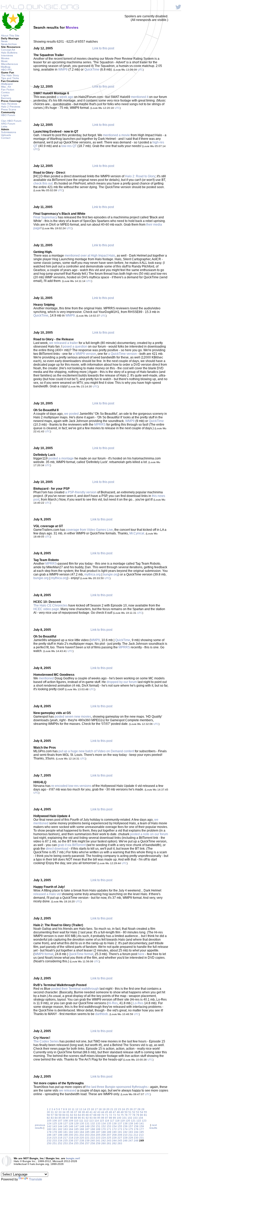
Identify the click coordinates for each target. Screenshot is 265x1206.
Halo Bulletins (9, 52)
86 (63, 1117)
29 (142, 1109)
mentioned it (139, 97)
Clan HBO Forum (11, 120)
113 (91, 1120)
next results (153, 1126)
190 (114, 1132)
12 (76, 1109)
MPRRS (100, 424)
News (4, 41)
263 (119, 1143)
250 (49, 1143)
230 (136, 1137)
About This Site (10, 35)
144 (60, 1126)
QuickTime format (81, 954)
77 (129, 1114)
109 (71, 1120)
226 (114, 1137)
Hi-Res (113, 1003)
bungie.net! (73, 1158)
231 (141, 1137)
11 (73, 1109)
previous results (40, 1126)
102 (130, 1117)
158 (136, 1126)
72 (110, 1114)
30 (48, 1112)
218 (71, 1137)
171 (109, 1129)
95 (98, 1117)
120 (128, 1120)
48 (118, 1112)
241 (98, 1140)
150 (92, 1126)
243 (109, 1140)
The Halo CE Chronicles (50, 605)
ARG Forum (8, 123)
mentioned (46, 678)
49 (122, 1112)
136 (114, 1123)
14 (84, 1109)
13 (80, 1109)
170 (103, 1129)
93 (91, 1117)
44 (102, 1112)
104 (140, 1117)
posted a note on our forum (149, 834)
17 (96, 1109)
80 (141, 1114)
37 (75, 1112)
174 (125, 1129)
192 (125, 1132)
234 (60, 1140)
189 (109, 1132)
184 (81, 1132)
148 (81, 1126)
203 (87, 1134)
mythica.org (92, 574)
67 (91, 1114)
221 (87, 1137)
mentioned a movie (116, 135)
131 (87, 1123)
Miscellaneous (9, 64)
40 (87, 1112)
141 (141, 1123)
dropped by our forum (122, 682)
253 (65, 1143)
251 (54, 1143)
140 (136, 1123)
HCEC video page (46, 609)
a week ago (65, 97)
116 (107, 1120)
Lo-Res (138, 1003)
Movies (5, 58)
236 (71, 1140)
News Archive (9, 44)
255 (76, 1143)
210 (125, 1134)
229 (130, 1137)
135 (109, 1123)
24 (123, 1109)
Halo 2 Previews (10, 106)
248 (136, 1140)
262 (114, 1143)
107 (60, 1120)
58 (56, 1114)
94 (95, 1117)
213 (141, 1134)
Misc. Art (6, 86)
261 (109, 1143)
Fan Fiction (7, 89)
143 (54, 1126)
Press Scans (8, 109)
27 (135, 1109)
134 (103, 1123)
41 (91, 1112)
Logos (5, 95)
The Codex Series (46, 1041)
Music (4, 61)
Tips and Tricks (10, 78)
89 (75, 1117)
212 (136, 1134)
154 (114, 1126)
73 (114, 1114)
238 (81, 1140)
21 (111, 1109)
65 (83, 1114)
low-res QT (69, 146)
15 (88, 1109)
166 (81, 1129)
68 (95, 1114)
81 (145, 1114)
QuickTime (91, 69)
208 (114, 1134)
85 (60, 1117)
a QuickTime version (122, 354)
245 (119, 1140)
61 (67, 1114)
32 (56, 1112)
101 (124, 1117)
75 (122, 1114)
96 (102, 1117)
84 (56, 1117)
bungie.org (110, 574)
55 (145, 1112)
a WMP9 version (84, 354)
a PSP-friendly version (81, 492)
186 (92, 1132)
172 (114, 1129)
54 (141, 1112)
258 (92, 1143)
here (141, 954)
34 (63, 1112)
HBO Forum (8, 115)
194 (136, 1132)
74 (118, 1114)
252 (60, 1143)
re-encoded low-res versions (71, 786)
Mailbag (5, 66)
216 (60, 1137)
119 (122, 1120)
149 (87, 1126)
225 (109, 1137)
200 (71, 1134)
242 (103, 1140)
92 (87, 1117)
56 (48, 1114)
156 (125, 1126)
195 (141, 1132)
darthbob (101, 1014)
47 (114, 1112)
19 (104, 1109)
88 (71, 1117)
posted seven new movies (73, 716)
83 (52, 1117)
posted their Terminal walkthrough (75, 988)
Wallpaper (7, 83)
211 (130, 1134)
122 (138, 1120)
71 (106, 1114)
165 (76, 1129)
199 (65, 1134)
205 (98, 1134)
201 (76, 1134)
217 (65, 1137)
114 (96, 1120)
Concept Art (8, 49)
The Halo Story (10, 75)
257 (87, 1143)
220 (81, 1137)
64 (79, 1114)
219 (76, 1137)
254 (71, 1143)
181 (65, 1132)
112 (86, 1120)
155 (119, 1126)
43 (98, 1112)
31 (52, 1112)
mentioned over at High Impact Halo (90, 255)
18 (100, 1109)
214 (49, 1137)
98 (110, 1117)
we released (67, 1090)
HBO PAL (6, 69)
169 (98, 1129)
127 (65, 1123)
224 (103, 1137)
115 (102, 1120)
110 (76, 1120)
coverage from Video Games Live (89, 530)
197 (54, 1134)
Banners (6, 98)
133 (98, 1123)
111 (81, 1120)
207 (109, 1134)
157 (130, 1126)
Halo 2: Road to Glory (140, 176)
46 (110, 1112)
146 (71, 1126)
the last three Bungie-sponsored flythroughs (117, 1087)
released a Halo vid (47, 894)
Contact (5, 137)
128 (71, 1123)
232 (49, 1140)
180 (60, 1132)
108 (65, 1120)
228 (125, 1137)
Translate (35, 1179)
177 (141, 1129)
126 (60, 1123)
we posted (71, 414)
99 (114, 1117)
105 (49, 1120)
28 (139, 1109)
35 (67, 1112)
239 (87, 1140)
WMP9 (63, 69)
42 (95, 1112)
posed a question (75, 346)
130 (81, 1123)
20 (107, 1109)
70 (102, 1114)
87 (67, 1117)
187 (98, 1132)
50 (126, 1112)
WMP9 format (43, 954)
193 (130, 1132)
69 (98, 1114)
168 (92, 1129)
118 (117, 1120)
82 (48, 1117)
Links (4, 126)
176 (136, 1129)
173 (119, 1129)
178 (49, 1132)
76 (126, 1114)
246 (125, 1140)
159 (141, 1126)
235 (65, 1140)
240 (92, 1140)
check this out (43, 183)
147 (76, 1126)
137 (119, 1123)
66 (87, 1114)
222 (92, 1137)
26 (131, 1109)
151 (98, 1126)
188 (103, 1132)
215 (54, 1137)
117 (112, 1120)
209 (119, 1134)
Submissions (8, 132)
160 (49, 1129)
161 (54, 1129)
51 (129, 1112)
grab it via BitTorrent (72, 845)
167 (87, 1129)
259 (98, 1143)
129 (76, 1123)
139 (130, 1123)
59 (60, 1114)
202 (81, 1134)
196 (49, 1134)
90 (79, 1117)
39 (83, 1112)
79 (137, 1114)
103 (135, 1117)
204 (92, 1134)
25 (127, 1109)
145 (65, 1126)
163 (65, 1129)
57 (52, 1114)
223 (98, 1137)
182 (71, 1132)
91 (83, 1117)
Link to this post (103, 48)
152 (103, 1126)
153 (109, 1126)
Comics (5, 92)
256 (81, 1143)
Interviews (7, 55)
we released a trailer (63, 343)
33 (60, 1112)
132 (92, 1123)
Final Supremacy (45, 217)
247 (130, 1140)
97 (106, 1117)
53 (137, 1112)
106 (54, 1120)
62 (71, 1114)
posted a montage (61, 458)
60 (63, 1114)
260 (103, 1143)
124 (49, 1123)
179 (54, 1132)
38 (79, 1112)
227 (119, 1137)
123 (144, 1120)
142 (49, 1126)
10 (69, 1109)
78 (133, 1114)
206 (103, 1134)
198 (60, 1134)
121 (133, 1120)
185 (87, 1132)
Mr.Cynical (136, 533)
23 (119, 1109)
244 (114, 1140)
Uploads (6, 135)
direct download (57, 848)
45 (106, 1112)
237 (76, 1140)
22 (115, 1109)
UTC (140, 69)
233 (54, 1140)
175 (130, 1129)
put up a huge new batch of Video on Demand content (96, 751)
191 (119, 1132)
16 (92, 1109)
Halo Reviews (9, 103)
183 (76, 1132)
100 (119, 1117)
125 (54, 1123)
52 (133, 1112)
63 (75, 1114)
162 (60, 1129)
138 (125, 1123)
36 (71, 1112)
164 (71, 1129)
